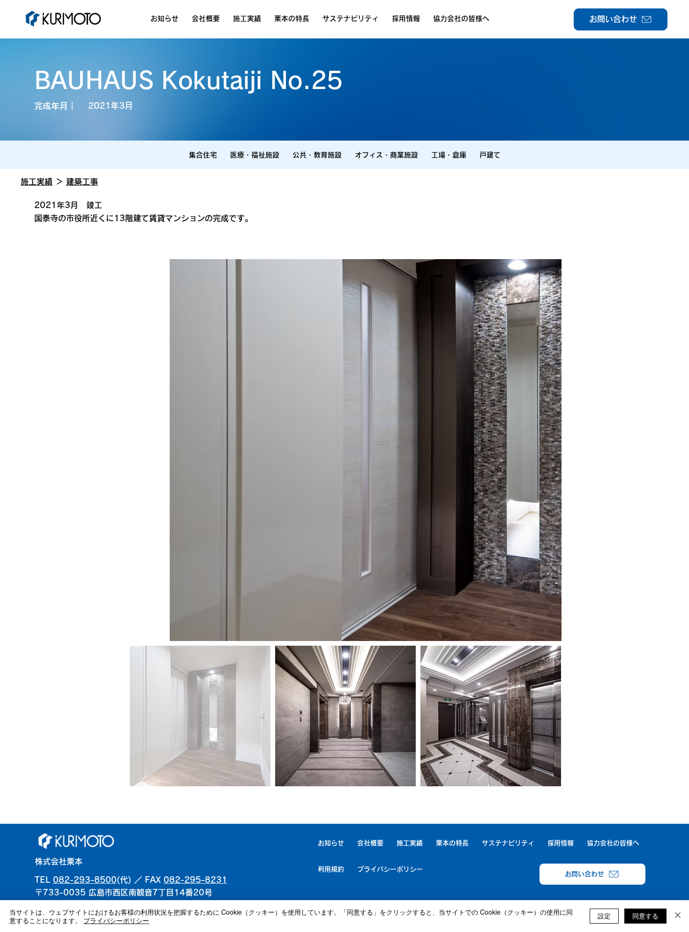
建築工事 (82, 182)
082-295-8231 (195, 880)
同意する (645, 915)
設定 (604, 915)
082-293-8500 (85, 880)
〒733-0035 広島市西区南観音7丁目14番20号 (123, 892)
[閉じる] (677, 916)
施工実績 (36, 182)
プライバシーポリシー (116, 920)
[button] (206, 18)
